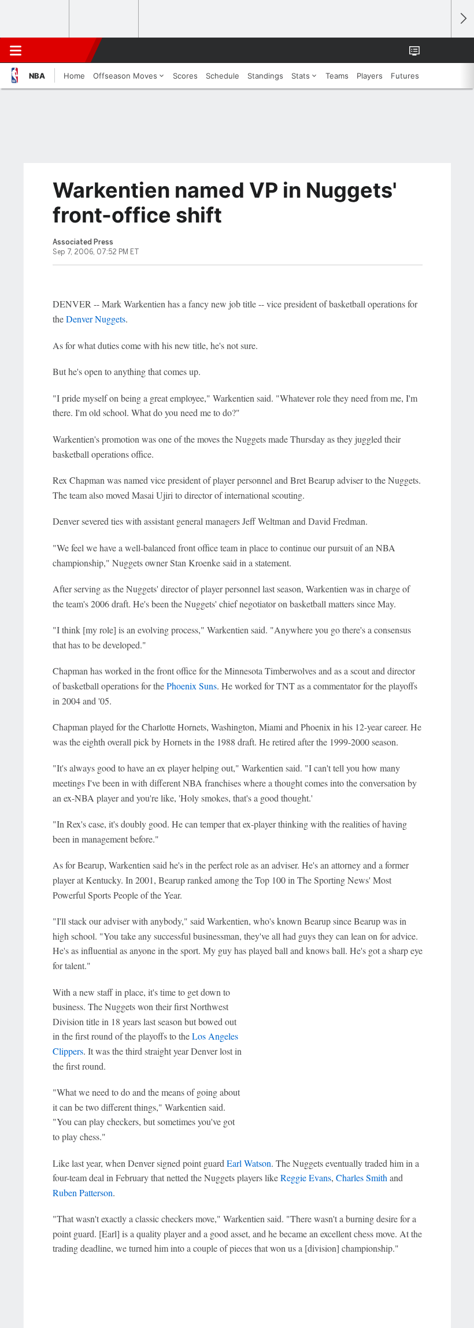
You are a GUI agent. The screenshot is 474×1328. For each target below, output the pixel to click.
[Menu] (15, 50)
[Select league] (35, 19)
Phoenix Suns (191, 686)
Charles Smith (361, 1177)
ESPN (62, 50)
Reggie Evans (305, 1177)
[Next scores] (462, 19)
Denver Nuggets (95, 319)
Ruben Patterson (83, 1192)
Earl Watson (249, 1163)
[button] (435, 50)
